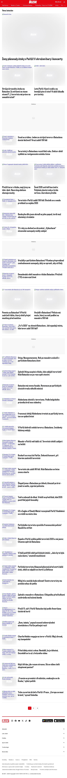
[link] (12, 721)
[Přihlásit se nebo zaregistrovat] (64, 1)
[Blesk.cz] (33, 2)
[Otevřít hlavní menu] (1, 1)
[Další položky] (65, 5)
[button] (47, 721)
